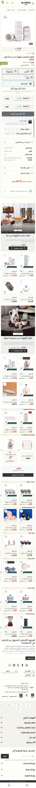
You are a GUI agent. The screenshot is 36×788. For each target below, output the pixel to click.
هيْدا (9, 705)
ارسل (4, 756)
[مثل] (21, 413)
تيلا (27, 705)
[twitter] (18, 666)
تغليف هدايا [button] (25, 129)
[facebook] (22, 666)
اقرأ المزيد (30, 658)
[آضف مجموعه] (21, 255)
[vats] (32, 696)
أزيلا (18, 709)
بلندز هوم (30, 271)
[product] (26, 260)
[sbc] (26, 696)
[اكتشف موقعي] (5, 191)
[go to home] (27, 785)
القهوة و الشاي (22, 10)
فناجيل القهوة (11, 10)
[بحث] (7, 3)
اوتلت (30, 412)
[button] (33, 3)
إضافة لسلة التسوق (18, 475)
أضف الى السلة (16, 114)
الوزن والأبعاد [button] (25, 168)
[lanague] (11, 3)
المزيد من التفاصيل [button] (22, 142)
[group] (18, 30)
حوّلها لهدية (23, 121)
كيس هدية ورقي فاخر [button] (23, 133)
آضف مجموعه (17, 248)
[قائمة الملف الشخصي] (9, 785)
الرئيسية (31, 10)
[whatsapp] (27, 666)
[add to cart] (21, 266)
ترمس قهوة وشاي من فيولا (10, 454)
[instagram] (14, 666)
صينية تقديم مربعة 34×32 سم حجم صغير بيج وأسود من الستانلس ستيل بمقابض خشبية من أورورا (27, 456)
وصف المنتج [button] (25, 173)
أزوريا (18, 705)
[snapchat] (10, 666)
